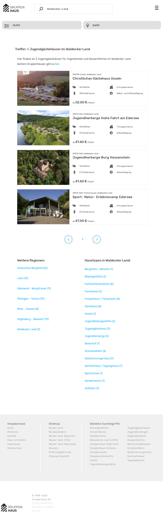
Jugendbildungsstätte (103, 464)
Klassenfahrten (136, 440)
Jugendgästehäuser (138, 428)
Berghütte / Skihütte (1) (99, 269)
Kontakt (11, 436)
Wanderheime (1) (95, 380)
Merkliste (12, 432)
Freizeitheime (98, 432)
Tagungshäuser (136, 460)
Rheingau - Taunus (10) (31, 298)
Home (10, 428)
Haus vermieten (16, 440)
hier (57, 64)
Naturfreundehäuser (139, 444)
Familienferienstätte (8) (99, 284)
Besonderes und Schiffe (104, 440)
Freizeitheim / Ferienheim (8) (102, 298)
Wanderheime (98, 436)
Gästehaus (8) (93, 306)
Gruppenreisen (98, 452)
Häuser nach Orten (60, 440)
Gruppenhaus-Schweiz (103, 448)
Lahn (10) (22, 278)
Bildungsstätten (99, 428)
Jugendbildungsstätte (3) (100, 321)
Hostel (93, 460)
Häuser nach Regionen (62, 436)
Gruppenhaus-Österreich (104, 444)
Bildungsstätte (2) (95, 276)
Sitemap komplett (59, 456)
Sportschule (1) (94, 373)
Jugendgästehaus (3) (97, 328)
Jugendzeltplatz (136, 436)
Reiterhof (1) (92, 343)
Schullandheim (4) (95, 351)
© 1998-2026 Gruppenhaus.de (43, 503)
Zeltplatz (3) (92, 388)
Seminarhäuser (136, 456)
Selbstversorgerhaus (139, 452)
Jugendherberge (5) (97, 336)
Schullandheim (136, 448)
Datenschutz (14, 448)
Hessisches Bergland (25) (32, 268)
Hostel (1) (90, 313)
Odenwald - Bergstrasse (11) (34, 288)
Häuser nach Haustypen (63, 444)
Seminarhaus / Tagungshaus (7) (103, 365)
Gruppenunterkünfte (102, 456)
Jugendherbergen (137, 432)
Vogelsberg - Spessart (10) (33, 319)
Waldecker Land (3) (28, 329)
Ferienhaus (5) (93, 291)
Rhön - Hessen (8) (28, 308)
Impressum (13, 444)
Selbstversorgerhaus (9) (99, 358)
